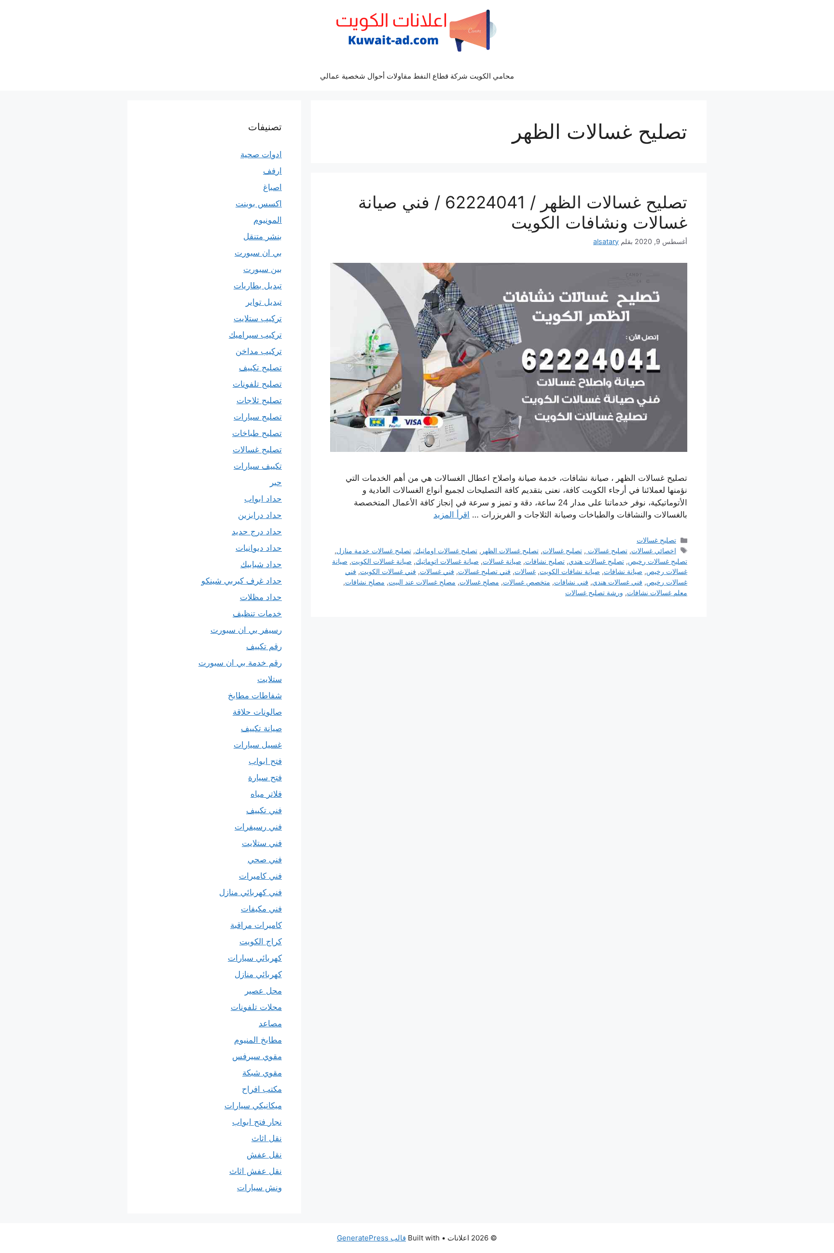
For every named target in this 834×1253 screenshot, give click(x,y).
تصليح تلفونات (257, 384)
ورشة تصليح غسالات (594, 592)
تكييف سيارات (258, 466)
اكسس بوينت (259, 203)
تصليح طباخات (257, 433)
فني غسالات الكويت (388, 571)
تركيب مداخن (259, 351)
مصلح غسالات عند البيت (422, 582)
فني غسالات (437, 571)
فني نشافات (571, 582)
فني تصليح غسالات (484, 571)
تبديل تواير (264, 302)
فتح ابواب (265, 761)
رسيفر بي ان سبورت (246, 630)
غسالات (525, 571)
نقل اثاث (266, 1138)
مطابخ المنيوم (258, 1040)
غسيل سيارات (258, 744)
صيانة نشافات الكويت (570, 571)
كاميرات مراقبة (256, 925)
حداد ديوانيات (259, 548)
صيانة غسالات (502, 561)
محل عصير (263, 990)
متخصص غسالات (526, 582)
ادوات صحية (261, 154)
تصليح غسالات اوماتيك (446, 550)
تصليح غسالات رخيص (657, 561)
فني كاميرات (260, 876)
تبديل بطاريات (258, 285)
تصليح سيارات (258, 417)
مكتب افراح (262, 1089)
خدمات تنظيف (257, 613)
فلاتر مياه (266, 794)
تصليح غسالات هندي (596, 561)
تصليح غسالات (656, 540)
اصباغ (272, 187)
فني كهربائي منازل (250, 892)
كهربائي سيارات (255, 958)
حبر (276, 482)
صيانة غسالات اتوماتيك (447, 561)
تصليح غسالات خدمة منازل (373, 550)
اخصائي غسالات (653, 550)
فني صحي (265, 859)
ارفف (272, 171)
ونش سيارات (259, 1187)
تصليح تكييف (260, 367)
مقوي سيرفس (257, 1056)
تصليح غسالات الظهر (510, 550)
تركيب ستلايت (258, 318)
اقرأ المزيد (451, 514)
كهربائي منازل (258, 974)
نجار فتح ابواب (257, 1122)
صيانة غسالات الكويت (381, 561)
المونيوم (267, 220)
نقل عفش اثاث (255, 1171)
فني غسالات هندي (617, 582)
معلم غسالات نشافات (657, 592)
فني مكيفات (261, 908)
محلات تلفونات (256, 1007)
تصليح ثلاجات (259, 400)
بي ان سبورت (258, 253)
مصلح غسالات (479, 582)
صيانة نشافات (623, 571)
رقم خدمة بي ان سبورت (240, 662)
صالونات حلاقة (257, 712)
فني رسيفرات (258, 826)
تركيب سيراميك (255, 335)
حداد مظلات (261, 597)
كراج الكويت (260, 941)
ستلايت (269, 679)
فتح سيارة (265, 777)
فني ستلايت (262, 843)
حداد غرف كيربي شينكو (241, 581)
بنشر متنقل (262, 236)
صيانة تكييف (261, 728)
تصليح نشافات (545, 561)
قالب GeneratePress (371, 1237)
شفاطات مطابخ (255, 695)
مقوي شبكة (262, 1072)
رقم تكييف (264, 646)
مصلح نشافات (365, 582)
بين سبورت (262, 269)
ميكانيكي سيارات (253, 1105)
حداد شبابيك (261, 564)
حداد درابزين (260, 515)
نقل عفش (264, 1154)
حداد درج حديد (257, 531)
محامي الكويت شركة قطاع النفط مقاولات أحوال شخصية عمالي (417, 76)
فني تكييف (264, 810)
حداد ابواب (263, 499)
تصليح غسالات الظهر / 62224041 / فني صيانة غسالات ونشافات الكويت (522, 212)
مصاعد (270, 1023)
